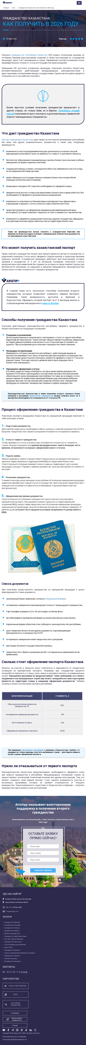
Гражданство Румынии (12, 922)
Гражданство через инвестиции (15, 936)
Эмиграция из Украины (12, 956)
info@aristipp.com (12, 911)
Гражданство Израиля (12, 950)
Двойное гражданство (12, 933)
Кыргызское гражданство (41, 396)
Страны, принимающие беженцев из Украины (19, 953)
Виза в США (8, 947)
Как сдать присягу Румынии (13, 939)
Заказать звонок (43, 870)
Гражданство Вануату (11, 930)
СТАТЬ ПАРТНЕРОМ (17, 986)
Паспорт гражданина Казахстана (17, 139)
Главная (6, 8)
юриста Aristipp (50, 303)
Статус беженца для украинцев (15, 944)
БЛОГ (15, 994)
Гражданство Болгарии (12, 925)
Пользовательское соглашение (14, 1037)
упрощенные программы (33, 750)
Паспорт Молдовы (10, 958)
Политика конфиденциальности (15, 1039)
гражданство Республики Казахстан (30, 55)
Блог (14, 8)
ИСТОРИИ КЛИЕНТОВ (15, 1004)
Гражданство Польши (12, 928)
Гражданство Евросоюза (13, 942)
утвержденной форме (55, 599)
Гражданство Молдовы (12, 961)
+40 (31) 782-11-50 (13, 972)
